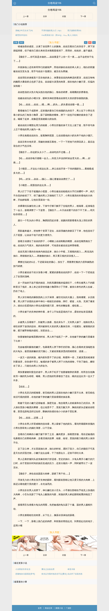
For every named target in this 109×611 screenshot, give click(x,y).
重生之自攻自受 (47, 569)
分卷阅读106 (54, 3)
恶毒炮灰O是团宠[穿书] (25, 574)
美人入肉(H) (72, 35)
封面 (64, 555)
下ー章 (83, 555)
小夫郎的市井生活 (22, 569)
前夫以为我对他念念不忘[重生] (54, 574)
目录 (45, 555)
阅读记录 (48, 608)
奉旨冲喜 (71, 569)
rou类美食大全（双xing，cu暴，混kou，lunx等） (62, 35)
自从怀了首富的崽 (75, 574)
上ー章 (26, 555)
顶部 (69, 608)
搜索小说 (59, 608)
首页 (40, 608)
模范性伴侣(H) (21, 35)
